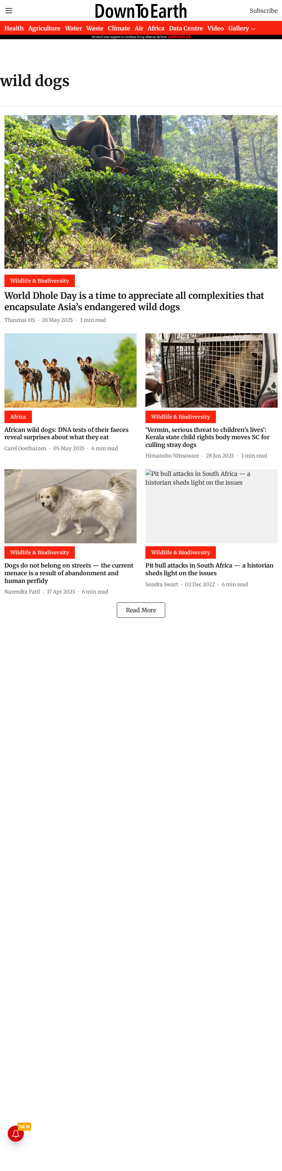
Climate (119, 28)
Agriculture (44, 28)
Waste (95, 28)
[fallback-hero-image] (141, 192)
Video (215, 28)
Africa (156, 28)
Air (139, 28)
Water (73, 28)
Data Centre (186, 28)
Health (14, 28)
